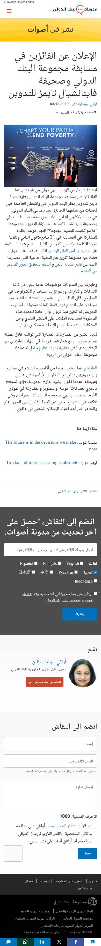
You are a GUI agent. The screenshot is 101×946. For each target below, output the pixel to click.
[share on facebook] (75, 942)
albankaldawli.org (19, 2)
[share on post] (59, 942)
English (73, 563)
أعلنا (52, 217)
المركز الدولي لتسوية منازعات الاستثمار (67, 925)
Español (26, 563)
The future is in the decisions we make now (51, 446)
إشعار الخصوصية (62, 826)
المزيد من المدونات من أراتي (44, 682)
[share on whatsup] (25, 942)
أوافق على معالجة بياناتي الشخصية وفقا (57, 597)
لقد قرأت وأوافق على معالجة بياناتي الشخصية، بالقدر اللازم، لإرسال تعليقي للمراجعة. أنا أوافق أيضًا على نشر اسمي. (54, 834)
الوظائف (44, 881)
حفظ (87, 853)
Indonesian (84, 581)
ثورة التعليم (48, 348)
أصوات (37, 29)
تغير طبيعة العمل (68, 264)
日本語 (24, 572)
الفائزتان (90, 368)
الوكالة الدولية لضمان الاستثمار (35, 918)
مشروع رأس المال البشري (69, 251)
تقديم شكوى (85, 888)
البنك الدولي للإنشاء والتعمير (74, 911)
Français (50, 563)
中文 (44, 572)
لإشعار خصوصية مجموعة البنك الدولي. (57, 597)
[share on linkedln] (42, 942)
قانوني (93, 881)
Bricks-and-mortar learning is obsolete (42, 463)
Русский (66, 572)
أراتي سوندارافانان (84, 104)
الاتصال (29, 881)
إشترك (79, 614)
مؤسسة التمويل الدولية (78, 918)
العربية (64, 112)
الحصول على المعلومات (69, 881)
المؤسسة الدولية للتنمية (35, 911)
